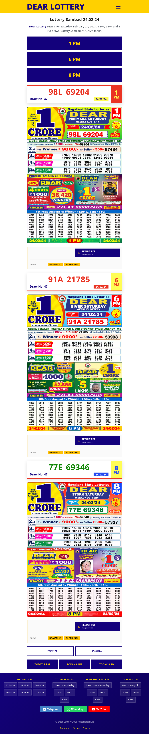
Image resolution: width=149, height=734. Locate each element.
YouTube (101, 709)
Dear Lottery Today (64, 685)
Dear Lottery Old (130, 685)
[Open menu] (118, 6)
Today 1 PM (42, 664)
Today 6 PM (74, 664)
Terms (76, 728)
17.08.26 (39, 692)
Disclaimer (64, 728)
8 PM (74, 75)
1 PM (74, 43)
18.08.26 (25, 692)
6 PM (74, 59)
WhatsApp (77, 709)
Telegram (53, 709)
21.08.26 (25, 685)
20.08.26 (39, 685)
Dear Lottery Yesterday (97, 685)
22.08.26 (10, 685)
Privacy (86, 728)
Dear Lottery (38, 26)
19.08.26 (10, 692)
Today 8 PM (106, 664)
